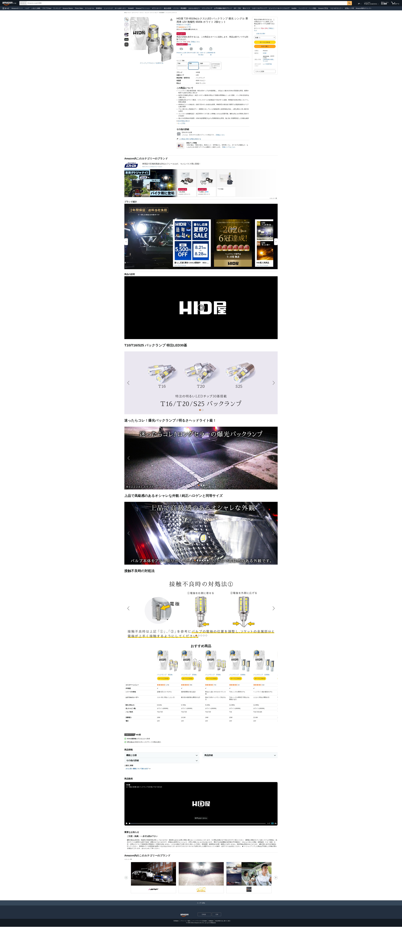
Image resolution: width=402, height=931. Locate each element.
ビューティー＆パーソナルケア (279, 8)
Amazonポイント (17, 8)
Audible (294, 8)
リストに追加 (259, 71)
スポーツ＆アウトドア (259, 8)
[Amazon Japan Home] (184, 915)
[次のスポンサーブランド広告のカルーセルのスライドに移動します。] (276, 877)
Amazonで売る (323, 8)
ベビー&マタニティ (336, 8)
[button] (6, 8)
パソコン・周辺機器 (179, 8)
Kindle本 (131, 8)
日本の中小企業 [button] (191, 52)
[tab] (200, 410)
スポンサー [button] (272, 198)
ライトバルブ (154, 12)
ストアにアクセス (180, 265)
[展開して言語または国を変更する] (209, 914)
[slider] (197, 823)
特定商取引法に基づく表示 (222, 921)
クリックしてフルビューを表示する (151, 63)
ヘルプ (27, 8)
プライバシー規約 (185, 921)
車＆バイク (246, 8)
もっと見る (181, 123)
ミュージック (108, 8)
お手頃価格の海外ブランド (223, 8)
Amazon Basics (68, 8)
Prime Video (79, 8)
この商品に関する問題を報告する (190, 139)
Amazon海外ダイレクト (364, 8)
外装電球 (161, 12)
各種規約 (211, 921)
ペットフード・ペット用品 (307, 8)
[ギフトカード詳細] (161, 8)
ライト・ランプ (144, 12)
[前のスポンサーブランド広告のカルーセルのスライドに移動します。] (126, 877)
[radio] (126, 19)
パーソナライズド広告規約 (199, 921)
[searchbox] (187, 3)
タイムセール (89, 8)
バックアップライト (171, 12)
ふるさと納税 (35, 8)
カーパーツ (135, 12)
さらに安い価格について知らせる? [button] (137, 768)
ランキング (57, 8)
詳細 (189, 44)
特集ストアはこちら (228, 147)
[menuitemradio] (272, 823)
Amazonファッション (143, 8)
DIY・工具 (237, 8)
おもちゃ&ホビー (194, 8)
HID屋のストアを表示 (184, 24)
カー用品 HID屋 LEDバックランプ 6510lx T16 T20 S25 (144, 787)
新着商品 (99, 8)
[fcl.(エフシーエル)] (131, 165)
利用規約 (176, 921)
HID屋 (264, 53)
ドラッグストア (207, 8)
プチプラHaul (46, 8)
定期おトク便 (349, 8)
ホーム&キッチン (120, 8)
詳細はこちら (195, 41)
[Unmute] (276, 823)
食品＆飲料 (167, 8)
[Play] (126, 823)
